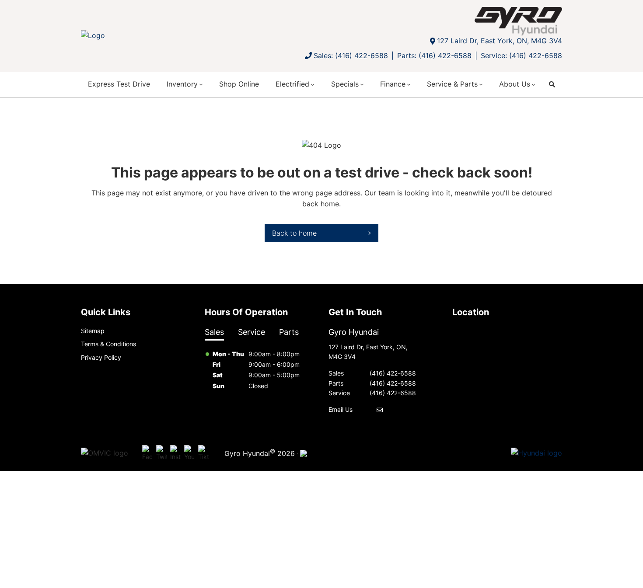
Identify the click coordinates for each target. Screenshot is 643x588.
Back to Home (294, 233)
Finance (392, 84)
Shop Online (239, 84)
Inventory (182, 84)
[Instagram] (175, 453)
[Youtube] (189, 453)
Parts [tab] (289, 332)
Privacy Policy (101, 357)
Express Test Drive (119, 84)
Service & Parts (452, 84)
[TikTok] (203, 453)
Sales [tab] (214, 332)
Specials (345, 84)
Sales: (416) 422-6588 (351, 55)
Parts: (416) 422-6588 (434, 55)
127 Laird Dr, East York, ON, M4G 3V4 (499, 40)
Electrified (292, 84)
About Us (514, 84)
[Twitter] (161, 453)
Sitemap (93, 330)
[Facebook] (147, 453)
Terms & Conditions (108, 344)
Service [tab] (251, 332)
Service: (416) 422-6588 (521, 55)
